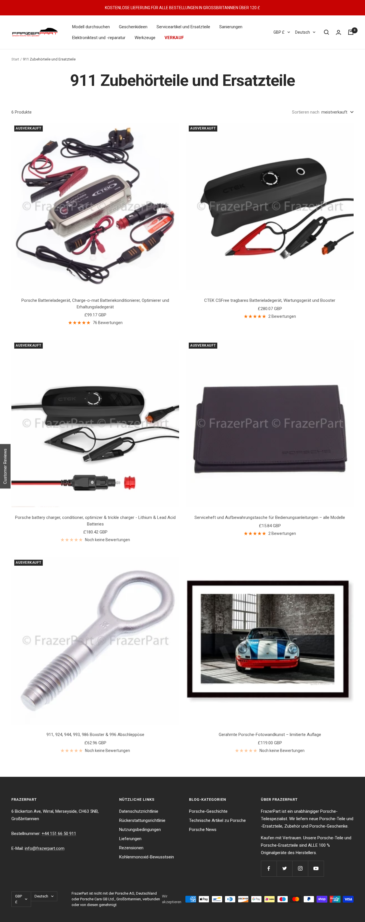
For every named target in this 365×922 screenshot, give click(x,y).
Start (15, 59)
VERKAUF (174, 37)
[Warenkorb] (351, 32)
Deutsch (302, 32)
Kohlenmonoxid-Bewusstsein (146, 857)
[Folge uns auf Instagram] (300, 868)
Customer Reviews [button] (5, 466)
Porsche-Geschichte (208, 811)
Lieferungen (130, 838)
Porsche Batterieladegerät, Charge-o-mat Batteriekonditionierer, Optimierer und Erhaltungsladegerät (95, 304)
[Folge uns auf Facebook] (269, 868)
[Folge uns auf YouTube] (316, 868)
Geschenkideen (133, 26)
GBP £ (279, 32)
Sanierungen (230, 26)
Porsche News (202, 829)
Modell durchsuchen (91, 26)
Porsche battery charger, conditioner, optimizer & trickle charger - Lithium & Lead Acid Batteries (95, 521)
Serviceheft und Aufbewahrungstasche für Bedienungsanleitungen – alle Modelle (269, 517)
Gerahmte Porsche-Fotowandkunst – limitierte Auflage (270, 734)
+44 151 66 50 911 (59, 833)
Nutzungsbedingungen (140, 829)
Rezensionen (131, 847)
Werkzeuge (145, 37)
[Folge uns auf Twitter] (284, 868)
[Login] (338, 32)
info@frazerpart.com (44, 848)
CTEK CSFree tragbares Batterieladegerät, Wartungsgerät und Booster (269, 300)
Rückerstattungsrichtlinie (142, 820)
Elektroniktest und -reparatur (98, 37)
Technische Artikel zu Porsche (217, 820)
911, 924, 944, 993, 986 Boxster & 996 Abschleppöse (95, 734)
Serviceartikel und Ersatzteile (183, 26)
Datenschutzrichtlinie (138, 811)
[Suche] (326, 32)
